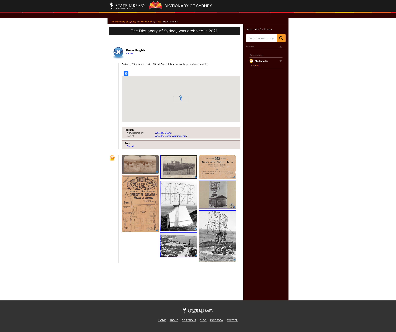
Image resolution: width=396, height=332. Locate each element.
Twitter (232, 320)
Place (158, 21)
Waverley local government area (171, 136)
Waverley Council (163, 133)
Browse (250, 46)
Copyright (189, 320)
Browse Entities (146, 21)
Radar (256, 65)
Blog (203, 320)
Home (162, 320)
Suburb (129, 53)
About (174, 320)
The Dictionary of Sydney (123, 21)
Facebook (216, 320)
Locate (126, 73)
